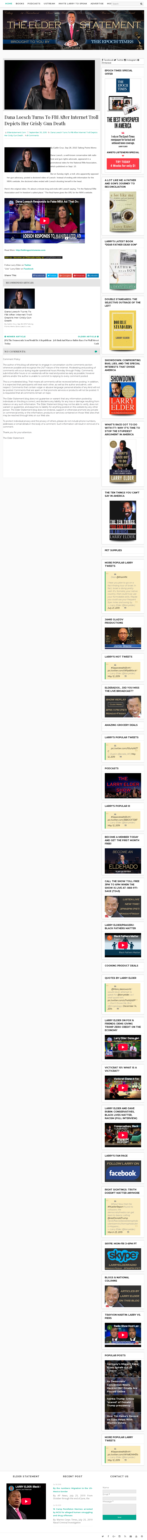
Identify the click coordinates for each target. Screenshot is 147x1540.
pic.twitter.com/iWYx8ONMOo (123, 1454)
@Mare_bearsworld (121, 989)
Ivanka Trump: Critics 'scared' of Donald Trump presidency (120, 1402)
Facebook (28, 269)
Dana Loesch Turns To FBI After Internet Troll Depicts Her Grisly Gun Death (18, 316)
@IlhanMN (122, 577)
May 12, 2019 (114, 676)
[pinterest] (142, 1536)
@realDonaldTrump (118, 1218)
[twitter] (103, 1536)
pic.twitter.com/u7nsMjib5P (121, 1000)
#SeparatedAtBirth (120, 668)
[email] (131, 1536)
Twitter (27, 265)
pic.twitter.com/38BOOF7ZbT (122, 820)
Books (20, 3)
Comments (33, 135)
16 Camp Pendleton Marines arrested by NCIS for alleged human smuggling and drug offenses (73, 1512)
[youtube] (136, 1536)
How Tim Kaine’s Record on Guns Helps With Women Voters (122, 1419)
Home (8, 3)
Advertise (97, 3)
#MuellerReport (115, 1206)
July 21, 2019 (114, 608)
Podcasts (34, 3)
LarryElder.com (53, 257)
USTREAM (49, 3)
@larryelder (123, 994)
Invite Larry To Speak (73, 3)
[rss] (125, 1536)
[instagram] (119, 1536)
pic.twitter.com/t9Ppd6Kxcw (122, 670)
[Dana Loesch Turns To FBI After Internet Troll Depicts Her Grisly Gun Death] (49, 84)
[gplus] (114, 1536)
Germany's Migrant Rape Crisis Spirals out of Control (122, 1367)
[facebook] (108, 1536)
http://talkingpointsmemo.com (30, 250)
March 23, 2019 (115, 1232)
